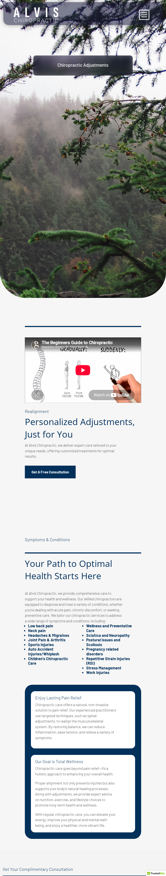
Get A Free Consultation (50, 472)
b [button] (144, 14)
